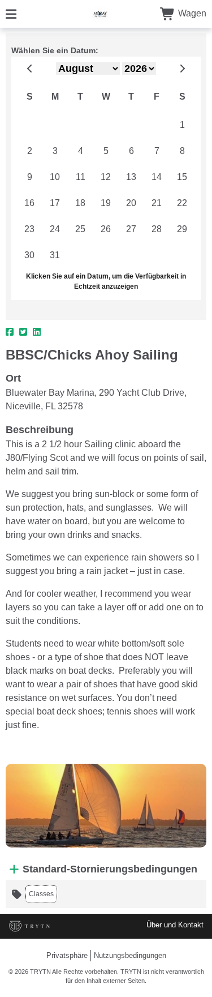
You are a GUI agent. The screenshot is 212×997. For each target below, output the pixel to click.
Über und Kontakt (175, 925)
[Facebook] (10, 332)
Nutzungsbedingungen (130, 955)
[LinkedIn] (37, 332)
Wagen (191, 13)
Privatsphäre (67, 955)
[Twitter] (23, 332)
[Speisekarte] (11, 13)
